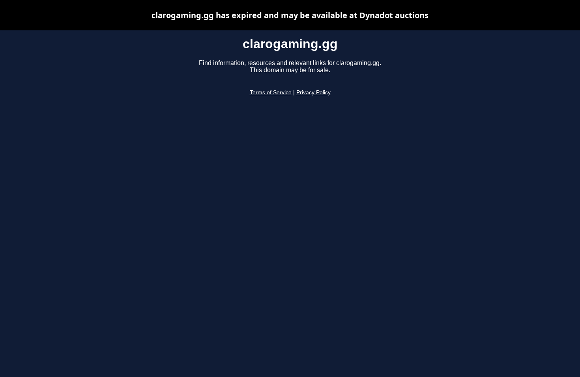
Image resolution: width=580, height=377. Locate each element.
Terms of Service (271, 92)
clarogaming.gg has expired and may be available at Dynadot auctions (290, 15)
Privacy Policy (313, 92)
